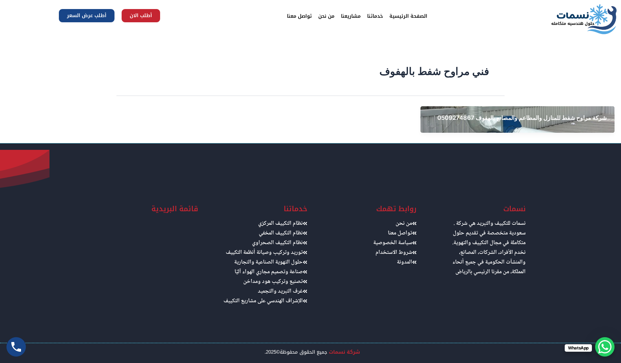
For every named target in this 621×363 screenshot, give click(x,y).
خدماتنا (375, 16)
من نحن (326, 16)
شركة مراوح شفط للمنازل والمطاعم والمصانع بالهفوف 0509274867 (522, 117)
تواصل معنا (299, 16)
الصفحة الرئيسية (408, 16)
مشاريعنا (351, 16)
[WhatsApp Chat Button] (605, 347)
